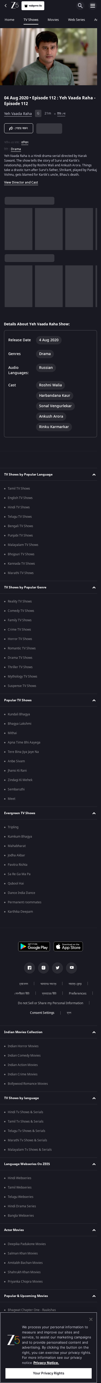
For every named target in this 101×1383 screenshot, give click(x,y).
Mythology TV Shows (22, 678)
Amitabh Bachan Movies (25, 1264)
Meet (11, 800)
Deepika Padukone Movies (27, 1245)
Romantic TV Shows (22, 650)
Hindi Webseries (19, 1179)
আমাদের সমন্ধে (46, 985)
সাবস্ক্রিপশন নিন (35, 6)
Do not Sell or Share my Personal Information (48, 1004)
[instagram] (41, 969)
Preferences (76, 995)
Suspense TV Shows (22, 687)
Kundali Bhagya (19, 716)
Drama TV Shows (20, 659)
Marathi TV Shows (21, 574)
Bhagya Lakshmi (19, 725)
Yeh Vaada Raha (18, 111)
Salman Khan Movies (23, 1255)
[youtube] (69, 969)
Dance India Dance (21, 894)
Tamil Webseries (20, 1189)
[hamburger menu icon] (93, 6)
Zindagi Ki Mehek (20, 781)
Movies (53, 19)
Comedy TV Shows (21, 612)
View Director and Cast (21, 180)
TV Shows (31, 19)
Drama (16, 147)
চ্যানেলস (22, 985)
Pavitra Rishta (17, 866)
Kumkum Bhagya (20, 838)
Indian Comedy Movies (24, 1057)
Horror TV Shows (20, 640)
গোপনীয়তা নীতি (20, 995)
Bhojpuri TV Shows (21, 555)
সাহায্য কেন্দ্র (73, 985)
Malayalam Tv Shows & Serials (30, 1151)
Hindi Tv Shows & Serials (25, 1113)
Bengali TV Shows (20, 527)
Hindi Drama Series (22, 1207)
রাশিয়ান (24, 140)
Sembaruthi (16, 791)
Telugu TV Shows (20, 518)
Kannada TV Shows (21, 565)
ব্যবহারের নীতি (47, 995)
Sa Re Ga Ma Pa (19, 875)
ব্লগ (67, 1014)
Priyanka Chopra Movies (25, 1283)
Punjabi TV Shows (20, 537)
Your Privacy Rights (48, 1373)
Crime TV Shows (19, 631)
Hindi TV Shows (19, 509)
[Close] (91, 1319)
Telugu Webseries (20, 1198)
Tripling (13, 828)
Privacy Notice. (46, 1363)
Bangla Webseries (21, 1217)
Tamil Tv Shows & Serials (26, 1123)
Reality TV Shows (20, 603)
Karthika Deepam (20, 913)
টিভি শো (61, 111)
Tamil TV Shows (19, 490)
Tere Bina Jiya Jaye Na (23, 753)
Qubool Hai (16, 885)
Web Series (76, 19)
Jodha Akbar (16, 857)
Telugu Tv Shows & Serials (26, 1132)
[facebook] (27, 969)
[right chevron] (10, 227)
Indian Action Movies (23, 1066)
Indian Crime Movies (23, 1076)
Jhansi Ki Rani (17, 772)
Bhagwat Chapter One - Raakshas (32, 1311)
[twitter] (55, 969)
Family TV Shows (20, 621)
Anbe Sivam (16, 762)
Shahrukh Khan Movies (24, 1273)
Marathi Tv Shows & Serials (27, 1142)
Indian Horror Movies (23, 1047)
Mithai (12, 734)
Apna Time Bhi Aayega (24, 744)
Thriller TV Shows (20, 668)
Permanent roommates (24, 903)
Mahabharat (17, 847)
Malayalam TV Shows (23, 546)
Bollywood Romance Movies (28, 1085)
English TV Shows (20, 499)
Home (9, 19)
